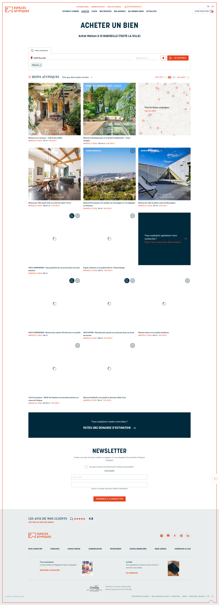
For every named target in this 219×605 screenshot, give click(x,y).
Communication (95, 549)
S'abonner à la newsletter (109, 499)
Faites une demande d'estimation (107, 428)
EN (213, 7)
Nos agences (120, 11)
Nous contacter (35, 549)
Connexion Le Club (183, 549)
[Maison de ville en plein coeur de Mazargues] (164, 174)
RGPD (184, 596)
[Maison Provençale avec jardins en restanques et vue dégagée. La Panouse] (109, 174)
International (83, 7)
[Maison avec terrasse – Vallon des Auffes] (54, 109)
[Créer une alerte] (163, 58)
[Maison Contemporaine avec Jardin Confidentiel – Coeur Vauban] (109, 109)
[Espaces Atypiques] (17, 12)
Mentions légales (197, 596)
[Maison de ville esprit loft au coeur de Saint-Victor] (54, 174)
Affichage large (165, 77)
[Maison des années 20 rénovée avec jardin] (54, 303)
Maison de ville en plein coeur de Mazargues (157, 203)
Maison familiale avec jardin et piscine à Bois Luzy (104, 397)
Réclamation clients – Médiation (166, 596)
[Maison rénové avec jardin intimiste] (164, 303)
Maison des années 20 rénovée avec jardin (54, 332)
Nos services (106, 11)
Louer (94, 11)
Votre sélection (204, 11)
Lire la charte (109, 470)
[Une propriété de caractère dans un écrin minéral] (54, 239)
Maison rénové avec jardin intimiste (153, 332)
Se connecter (132, 573)
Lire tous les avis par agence (41, 522)
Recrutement (115, 549)
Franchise (54, 549)
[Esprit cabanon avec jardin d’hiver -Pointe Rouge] (109, 239)
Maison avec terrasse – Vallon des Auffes (45, 138)
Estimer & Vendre (70, 11)
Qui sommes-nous (136, 11)
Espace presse (74, 549)
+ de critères (179, 58)
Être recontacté (134, 7)
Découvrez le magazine (50, 570)
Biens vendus (160, 549)
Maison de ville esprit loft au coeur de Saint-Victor (49, 203)
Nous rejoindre (114, 7)
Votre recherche (41, 50)
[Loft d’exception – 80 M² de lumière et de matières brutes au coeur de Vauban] (54, 368)
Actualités (151, 11)
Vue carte (181, 77)
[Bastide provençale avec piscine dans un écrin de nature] (109, 303)
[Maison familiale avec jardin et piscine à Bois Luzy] (109, 368)
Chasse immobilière (138, 549)
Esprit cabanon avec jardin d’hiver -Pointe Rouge (104, 268)
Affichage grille (169, 77)
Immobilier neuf (98, 7)
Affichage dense (174, 77)
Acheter (85, 11)
